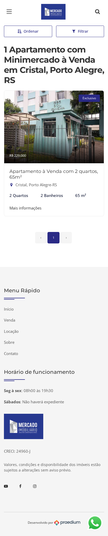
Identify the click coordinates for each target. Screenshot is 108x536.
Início (9, 309)
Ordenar (31, 31)
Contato (11, 353)
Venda (9, 320)
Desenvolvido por (41, 522)
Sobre (9, 342)
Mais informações (25, 208)
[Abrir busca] (97, 12)
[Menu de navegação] (10, 11)
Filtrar (83, 31)
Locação (11, 331)
